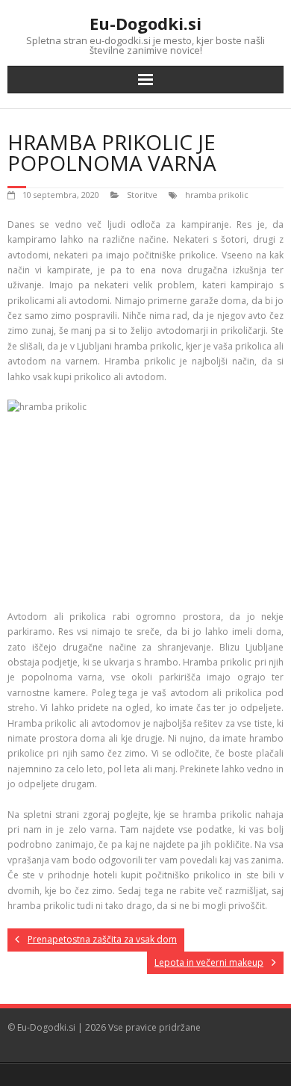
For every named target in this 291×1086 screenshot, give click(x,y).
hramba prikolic (216, 194)
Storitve (142, 194)
